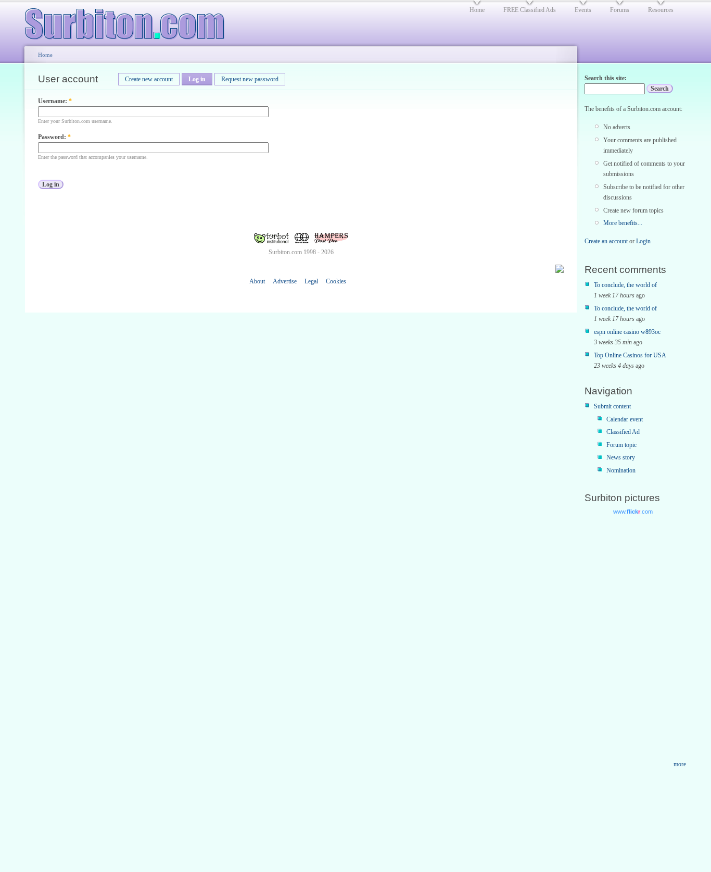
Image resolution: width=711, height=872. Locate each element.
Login (643, 241)
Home (45, 55)
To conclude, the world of (625, 285)
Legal (311, 281)
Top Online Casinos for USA (630, 355)
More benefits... (622, 223)
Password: (54, 137)
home (477, 10)
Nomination (621, 470)
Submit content (612, 406)
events (583, 10)
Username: (55, 101)
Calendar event (624, 419)
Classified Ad (623, 431)
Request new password (249, 79)
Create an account (606, 241)
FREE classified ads (529, 10)
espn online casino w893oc (627, 331)
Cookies (336, 281)
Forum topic (621, 445)
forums (619, 10)
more (680, 764)
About (257, 281)
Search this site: (606, 78)
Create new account (149, 79)
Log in (197, 79)
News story (620, 457)
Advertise (285, 281)
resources (661, 10)
